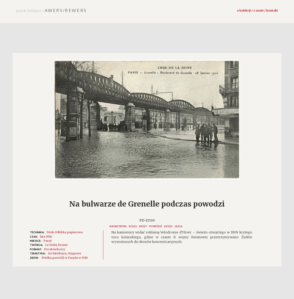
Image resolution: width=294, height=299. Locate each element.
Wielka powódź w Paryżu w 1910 (65, 257)
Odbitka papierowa (69, 232)
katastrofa (118, 226)
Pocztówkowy (54, 249)
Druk (50, 232)
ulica (178, 226)
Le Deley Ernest (56, 245)
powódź (155, 226)
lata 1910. (46, 236)
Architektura (57, 253)
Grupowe (74, 253)
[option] (147, 122)
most (143, 226)
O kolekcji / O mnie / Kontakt (257, 10)
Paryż (47, 240)
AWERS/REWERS (51, 10)
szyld (168, 226)
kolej (133, 226)
